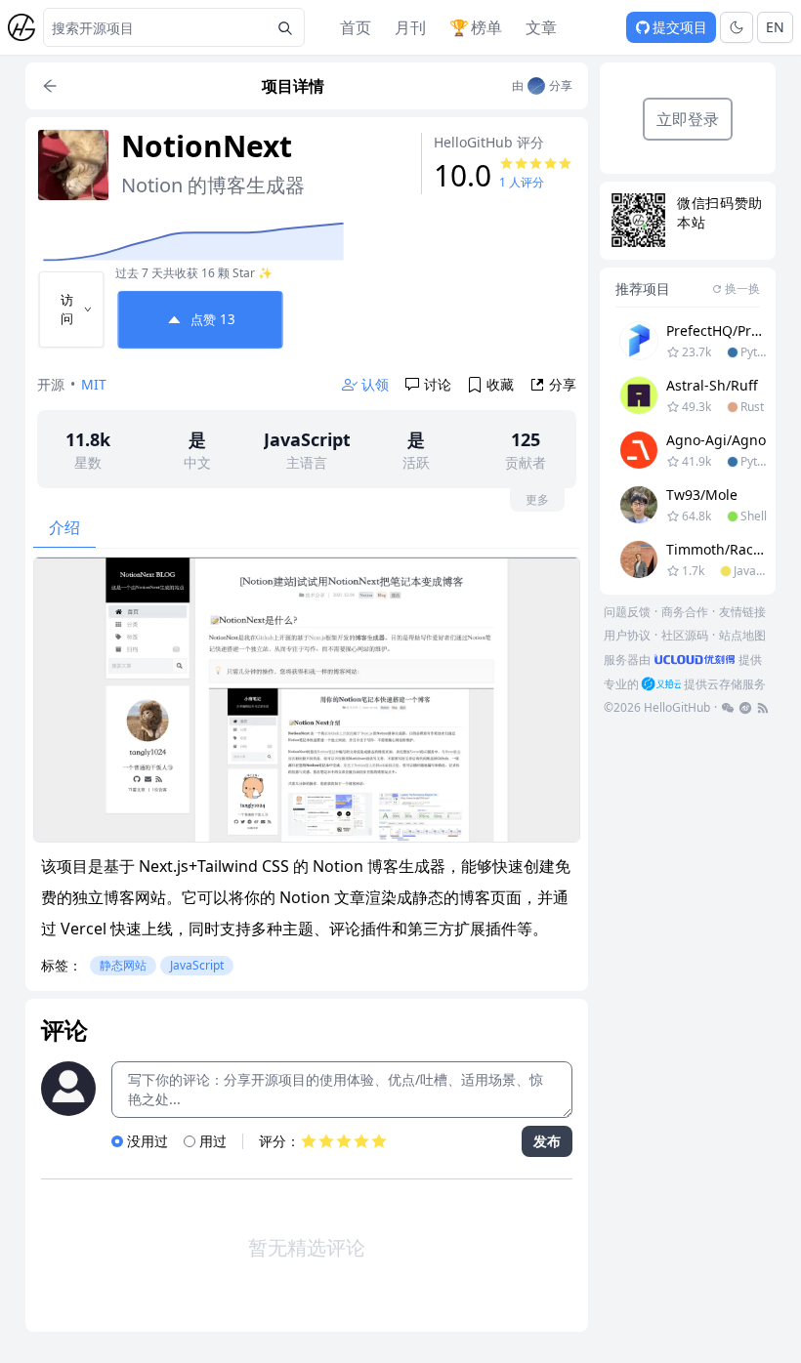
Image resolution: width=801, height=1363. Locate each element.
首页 (355, 27)
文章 (541, 27)
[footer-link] (728, 708)
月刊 (410, 27)
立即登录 (687, 119)
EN (775, 27)
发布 (547, 1141)
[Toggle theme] (736, 27)
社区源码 (684, 635)
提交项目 (680, 27)
